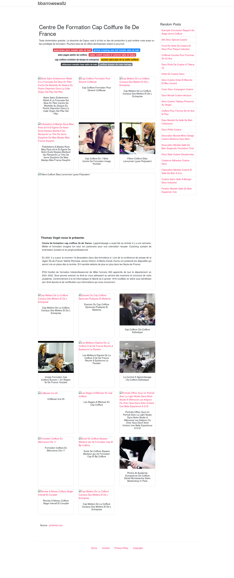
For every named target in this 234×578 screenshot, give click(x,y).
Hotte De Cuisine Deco (173, 73)
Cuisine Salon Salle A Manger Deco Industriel (176, 181)
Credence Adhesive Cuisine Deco (175, 162)
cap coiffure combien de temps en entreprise (77, 59)
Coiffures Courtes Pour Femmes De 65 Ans (178, 56)
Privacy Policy (121, 548)
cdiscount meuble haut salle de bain (80, 64)
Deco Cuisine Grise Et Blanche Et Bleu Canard (177, 81)
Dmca (94, 548)
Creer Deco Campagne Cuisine (177, 89)
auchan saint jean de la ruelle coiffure (119, 59)
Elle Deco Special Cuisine (174, 39)
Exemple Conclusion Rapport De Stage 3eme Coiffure (178, 32)
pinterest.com (56, 525)
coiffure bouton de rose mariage (115, 64)
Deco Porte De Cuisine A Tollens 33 (178, 66)
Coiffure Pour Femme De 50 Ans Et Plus (178, 112)
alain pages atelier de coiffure (72, 54)
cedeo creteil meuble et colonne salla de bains (112, 54)
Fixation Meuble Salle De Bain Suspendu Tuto (177, 190)
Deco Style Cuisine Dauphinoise (178, 154)
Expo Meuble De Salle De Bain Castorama (177, 121)
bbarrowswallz (52, 3)
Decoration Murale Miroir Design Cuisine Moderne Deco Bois (178, 137)
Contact (106, 548)
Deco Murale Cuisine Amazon (176, 95)
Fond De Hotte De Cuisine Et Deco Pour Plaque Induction (176, 47)
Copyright (138, 548)
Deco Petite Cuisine (171, 129)
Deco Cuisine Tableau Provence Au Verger (178, 103)
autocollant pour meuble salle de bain (72, 50)
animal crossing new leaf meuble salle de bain (116, 50)
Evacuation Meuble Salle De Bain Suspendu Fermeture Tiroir (178, 146)
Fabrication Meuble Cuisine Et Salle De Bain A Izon (177, 171)
